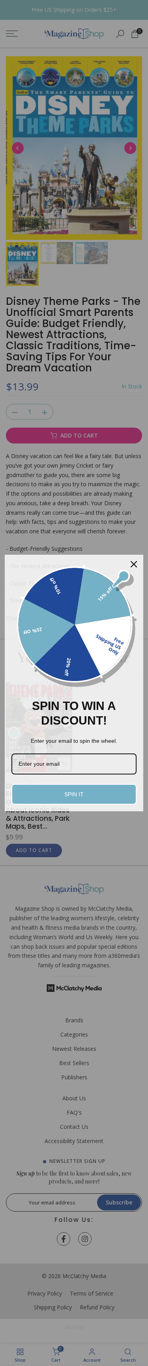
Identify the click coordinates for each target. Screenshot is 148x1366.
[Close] (133, 564)
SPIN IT (74, 794)
